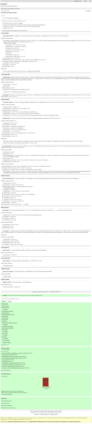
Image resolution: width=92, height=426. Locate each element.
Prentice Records (5, 307)
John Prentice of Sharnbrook (7, 328)
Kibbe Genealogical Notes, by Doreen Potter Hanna (12, 391)
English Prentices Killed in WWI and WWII (11, 363)
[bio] (67, 36)
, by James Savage (31, 24)
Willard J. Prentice (7, 276)
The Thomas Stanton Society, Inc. (18, 91)
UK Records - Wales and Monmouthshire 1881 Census (13, 368)
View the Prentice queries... (6, 400)
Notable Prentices (5, 306)
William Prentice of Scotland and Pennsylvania (11, 356)
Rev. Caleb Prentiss (45, 172)
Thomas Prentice (7, 58)
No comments (88, 10)
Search (9, 301)
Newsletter (17, 8)
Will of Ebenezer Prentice (9, 187)
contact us (15, 419)
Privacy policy (43, 412)
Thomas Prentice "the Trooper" (8, 314)
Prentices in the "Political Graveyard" (9, 322)
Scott (36, 143)
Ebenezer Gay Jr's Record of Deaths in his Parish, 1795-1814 (14, 392)
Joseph (55, 141)
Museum (12, 8)
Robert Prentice (5, 316)
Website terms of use (35, 412)
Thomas (22, 102)
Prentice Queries (47, 411)
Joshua (14, 260)
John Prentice (6, 64)
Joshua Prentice (7, 226)
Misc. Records (5, 319)
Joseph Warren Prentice (8, 265)
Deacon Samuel (15, 210)
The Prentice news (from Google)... (8, 407)
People (5, 8)
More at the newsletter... (6, 370)
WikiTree (16, 18)
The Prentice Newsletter (7, 354)
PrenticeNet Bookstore (7, 394)
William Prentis (5, 317)
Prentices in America (5, 10)
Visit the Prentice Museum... (6, 405)
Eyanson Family (5, 359)
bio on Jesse (3, 234)
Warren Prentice (7, 255)
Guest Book (41, 411)
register (76, 1)
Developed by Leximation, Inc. (54, 412)
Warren (18, 271)
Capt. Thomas (21, 77)
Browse (3, 301)
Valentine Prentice (5, 312)
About (56, 411)
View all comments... (5, 403)
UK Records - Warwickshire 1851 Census (10, 366)
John (14, 250)
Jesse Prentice (6, 199)
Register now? (39, 295)
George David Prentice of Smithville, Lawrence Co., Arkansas (14, 353)
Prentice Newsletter (5, 348)
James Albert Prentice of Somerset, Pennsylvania (11, 358)
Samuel (18, 178)
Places (9, 8)
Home (2, 8)
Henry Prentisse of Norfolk (7, 326)
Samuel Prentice (7, 87)
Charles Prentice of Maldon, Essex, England (11, 364)
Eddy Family (4, 361)
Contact (59, 411)
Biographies (4, 321)
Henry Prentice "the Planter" (7, 311)
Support (53, 411)
